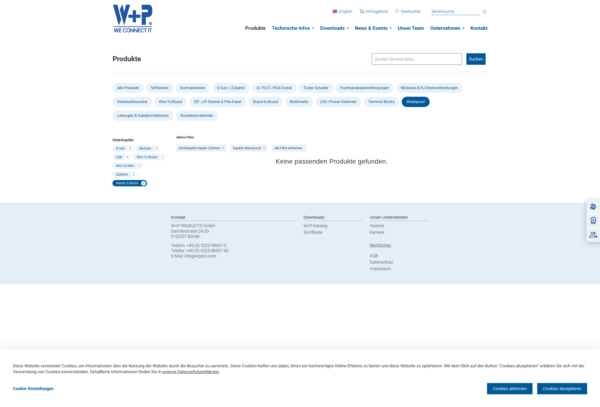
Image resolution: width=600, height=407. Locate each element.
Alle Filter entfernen (288, 148)
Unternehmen (445, 28)
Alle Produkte (128, 88)
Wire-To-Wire (128, 166)
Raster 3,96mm (130, 183)
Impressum (380, 268)
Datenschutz (381, 262)
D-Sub (123, 148)
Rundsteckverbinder (196, 115)
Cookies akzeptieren (562, 388)
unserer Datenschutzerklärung (190, 371)
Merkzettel (410, 11)
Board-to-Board (265, 102)
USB (122, 157)
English (345, 11)
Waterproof (415, 102)
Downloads (332, 28)
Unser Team (411, 28)
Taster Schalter (316, 88)
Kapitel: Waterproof (249, 148)
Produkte (255, 28)
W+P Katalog (315, 225)
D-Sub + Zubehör (231, 88)
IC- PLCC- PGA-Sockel (274, 88)
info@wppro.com (200, 255)
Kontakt (479, 28)
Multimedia (299, 102)
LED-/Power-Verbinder (338, 102)
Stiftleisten (160, 88)
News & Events (371, 28)
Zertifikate (313, 232)
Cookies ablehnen (510, 388)
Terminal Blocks (381, 102)
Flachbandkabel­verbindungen (364, 88)
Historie (377, 225)
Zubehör (125, 174)
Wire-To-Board (170, 102)
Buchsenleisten (192, 88)
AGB (374, 255)
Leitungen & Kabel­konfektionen (143, 115)
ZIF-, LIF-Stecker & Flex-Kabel (217, 102)
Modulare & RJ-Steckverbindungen (429, 88)
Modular (148, 148)
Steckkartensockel (132, 102)
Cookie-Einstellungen (33, 388)
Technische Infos (291, 28)
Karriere (377, 232)
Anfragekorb (376, 11)
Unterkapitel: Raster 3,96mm (201, 148)
